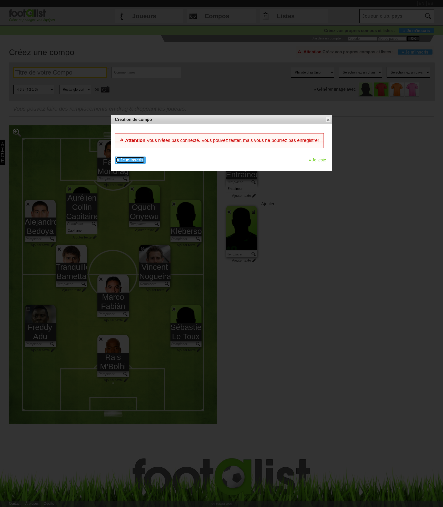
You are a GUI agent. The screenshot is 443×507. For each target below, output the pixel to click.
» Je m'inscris (130, 160)
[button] (328, 119)
